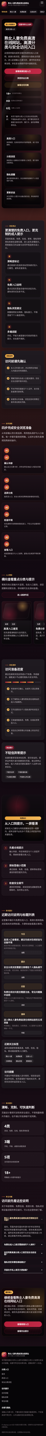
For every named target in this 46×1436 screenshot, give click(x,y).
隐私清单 (5, 1397)
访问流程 (5, 1393)
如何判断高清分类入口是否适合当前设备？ (20, 1253)
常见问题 (5, 1401)
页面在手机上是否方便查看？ (16, 1270)
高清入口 (5, 1378)
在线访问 (33, 12)
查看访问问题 (23, 85)
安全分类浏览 (7, 1382)
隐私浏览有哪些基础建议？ (15, 1262)
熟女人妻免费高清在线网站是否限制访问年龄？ (21, 1219)
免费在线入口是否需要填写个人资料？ (20, 1244)
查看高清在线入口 (23, 71)
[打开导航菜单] (41, 4)
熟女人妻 (13, 12)
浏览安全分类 (23, 78)
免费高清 (23, 12)
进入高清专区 (23, 595)
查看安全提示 (23, 1331)
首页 (3, 1374)
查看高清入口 (23, 1324)
